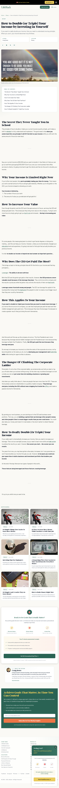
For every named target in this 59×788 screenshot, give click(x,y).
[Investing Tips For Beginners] (15, 547)
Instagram (9, 773)
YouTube (22, 773)
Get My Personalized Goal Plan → (29, 656)
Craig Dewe (5, 40)
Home (2, 15)
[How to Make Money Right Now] (44, 579)
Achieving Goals (5, 752)
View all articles (15, 680)
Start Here (4, 741)
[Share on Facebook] (2, 45)
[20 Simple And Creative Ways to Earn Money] (15, 579)
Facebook (3, 773)
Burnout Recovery (5, 756)
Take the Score (45, 7)
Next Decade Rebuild (6, 765)
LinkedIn (27, 773)
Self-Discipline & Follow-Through (8, 758)
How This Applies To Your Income (13, 103)
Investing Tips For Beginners (13, 560)
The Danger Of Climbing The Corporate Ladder (17, 106)
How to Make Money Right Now (43, 592)
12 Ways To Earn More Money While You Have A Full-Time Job (43, 530)
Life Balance (4, 750)
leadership (53, 352)
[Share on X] (10, 45)
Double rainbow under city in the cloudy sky (11, 83)
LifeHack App (33, 743)
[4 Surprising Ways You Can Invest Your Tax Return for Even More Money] (44, 547)
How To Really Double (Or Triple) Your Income (16, 109)
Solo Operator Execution (7, 767)
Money (7, 15)
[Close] (56, 2)
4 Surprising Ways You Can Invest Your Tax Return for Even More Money (43, 561)
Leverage (5, 273)
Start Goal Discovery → (44, 779)
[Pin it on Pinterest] (6, 45)
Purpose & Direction (5, 761)
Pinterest (15, 773)
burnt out (27, 213)
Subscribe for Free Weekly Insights (29, 721)
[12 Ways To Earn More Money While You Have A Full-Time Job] (44, 516)
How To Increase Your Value (12, 97)
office (47, 386)
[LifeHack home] (6, 7)
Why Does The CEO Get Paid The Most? (15, 100)
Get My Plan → (49, 2)
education (5, 246)
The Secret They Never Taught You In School (16, 92)
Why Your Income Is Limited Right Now (15, 94)
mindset (8, 131)
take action (52, 441)
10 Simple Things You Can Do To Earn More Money (14, 530)
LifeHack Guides (5, 743)
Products (33, 741)
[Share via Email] (14, 45)
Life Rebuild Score (5, 745)
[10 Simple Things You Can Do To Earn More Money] (15, 516)
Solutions (4, 754)
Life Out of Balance (5, 763)
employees (23, 290)
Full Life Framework (5, 747)
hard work (51, 282)
